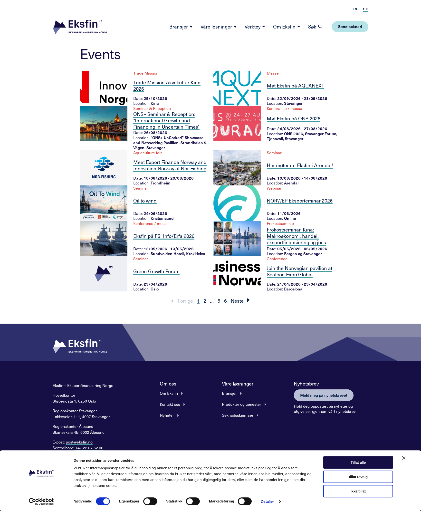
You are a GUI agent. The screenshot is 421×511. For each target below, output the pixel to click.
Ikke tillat (358, 491)
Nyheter (167, 415)
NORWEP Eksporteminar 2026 (300, 200)
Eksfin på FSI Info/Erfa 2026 (163, 236)
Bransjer (179, 26)
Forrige (185, 300)
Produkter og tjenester (241, 404)
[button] (80, 27)
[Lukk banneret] (403, 458)
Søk (312, 26)
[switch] (150, 501)
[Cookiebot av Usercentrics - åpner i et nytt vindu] (41, 501)
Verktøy (253, 26)
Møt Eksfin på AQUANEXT (295, 85)
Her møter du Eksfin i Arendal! (300, 165)
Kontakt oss (170, 404)
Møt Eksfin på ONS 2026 (293, 118)
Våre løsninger (217, 26)
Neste (237, 300)
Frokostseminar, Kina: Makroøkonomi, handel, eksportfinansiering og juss (296, 236)
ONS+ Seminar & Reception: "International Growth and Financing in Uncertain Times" (166, 120)
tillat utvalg (358, 477)
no (365, 8)
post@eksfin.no (79, 442)
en (356, 8)
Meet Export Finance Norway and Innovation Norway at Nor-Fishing (170, 165)
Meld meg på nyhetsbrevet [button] (323, 395)
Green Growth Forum (156, 271)
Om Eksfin (285, 26)
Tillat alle (358, 462)
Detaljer (267, 501)
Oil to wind (145, 200)
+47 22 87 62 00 (89, 448)
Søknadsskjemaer (237, 415)
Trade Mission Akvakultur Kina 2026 (167, 85)
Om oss (168, 383)
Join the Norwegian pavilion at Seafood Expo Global (299, 271)
